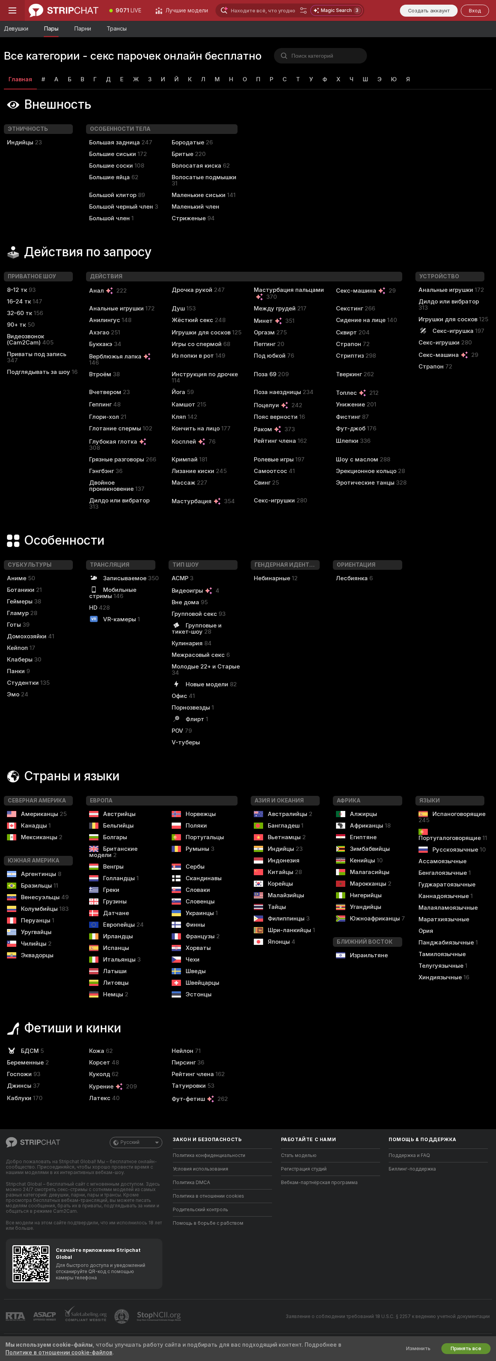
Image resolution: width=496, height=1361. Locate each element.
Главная (20, 79)
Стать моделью (299, 1155)
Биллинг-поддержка (412, 1169)
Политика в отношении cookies (208, 1196)
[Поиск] (303, 10)
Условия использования (200, 1169)
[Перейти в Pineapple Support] (122, 1316)
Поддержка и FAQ (409, 1155)
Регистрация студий (304, 1169)
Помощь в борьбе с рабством (208, 1223)
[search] (320, 55)
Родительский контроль (200, 1209)
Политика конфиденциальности (209, 1155)
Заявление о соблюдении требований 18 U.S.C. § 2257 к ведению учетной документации (388, 1316)
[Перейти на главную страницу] (63, 10)
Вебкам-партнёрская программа (319, 1182)
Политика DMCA (191, 1182)
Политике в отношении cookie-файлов (58, 1352)
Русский (130, 1142)
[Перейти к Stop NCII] (160, 1316)
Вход (475, 11)
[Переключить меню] (12, 10)
